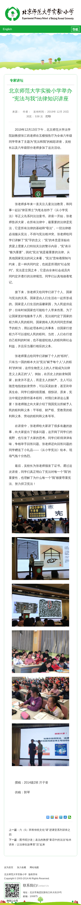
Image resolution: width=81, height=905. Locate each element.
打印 (48, 116)
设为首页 (8, 867)
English (7, 29)
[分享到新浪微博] (56, 817)
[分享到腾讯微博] (61, 817)
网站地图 (34, 867)
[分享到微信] (69, 817)
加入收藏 (21, 867)
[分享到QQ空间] (52, 817)
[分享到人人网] (65, 817)
